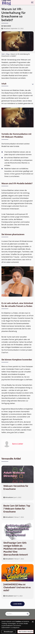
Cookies (18, 621)
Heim (3, 54)
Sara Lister (7, 26)
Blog (7, 54)
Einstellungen (8, 631)
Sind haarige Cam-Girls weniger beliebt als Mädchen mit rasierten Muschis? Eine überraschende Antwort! (15, 548)
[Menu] (32, 2)
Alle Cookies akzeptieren (26, 631)
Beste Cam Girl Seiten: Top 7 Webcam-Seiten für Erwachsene (16, 508)
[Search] (28, 614)
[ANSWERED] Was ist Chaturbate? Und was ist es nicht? (17, 587)
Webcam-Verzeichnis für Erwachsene (15, 487)
